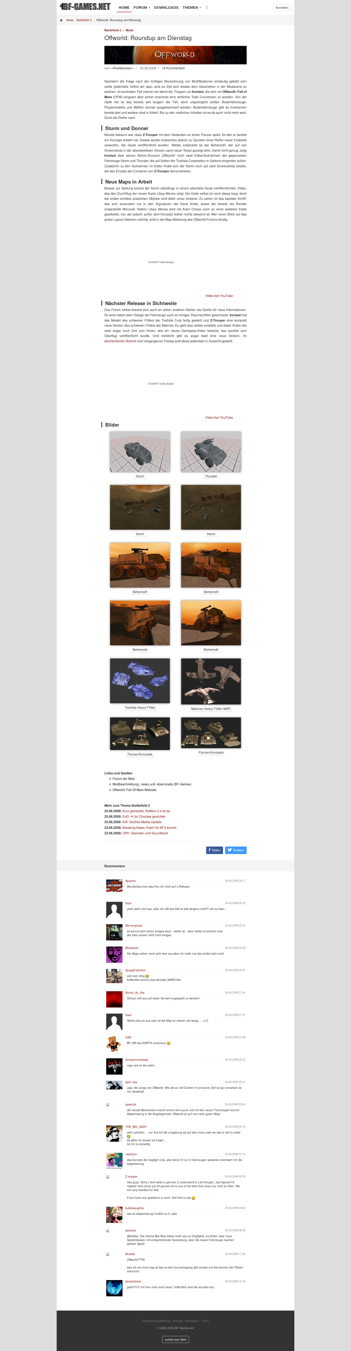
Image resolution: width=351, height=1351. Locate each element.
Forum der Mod (123, 778)
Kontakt (177, 1321)
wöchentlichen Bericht (120, 341)
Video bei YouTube (219, 295)
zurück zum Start (175, 1339)
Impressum (192, 1321)
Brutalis (130, 1254)
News (70, 20)
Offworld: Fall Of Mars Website (134, 789)
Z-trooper (131, 1176)
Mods (130, 30)
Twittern (238, 850)
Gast (128, 903)
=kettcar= (131, 1154)
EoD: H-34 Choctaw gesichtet (143, 816)
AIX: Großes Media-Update (141, 822)
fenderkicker (133, 1281)
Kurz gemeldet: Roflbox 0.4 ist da (146, 811)
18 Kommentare (173, 68)
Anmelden (282, 7)
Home (124, 7)
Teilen (215, 850)
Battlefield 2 (84, 20)
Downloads (166, 7)
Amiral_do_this (134, 992)
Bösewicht (131, 948)
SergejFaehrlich (135, 970)
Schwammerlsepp (136, 1060)
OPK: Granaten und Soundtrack (145, 833)
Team (205, 1321)
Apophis (130, 881)
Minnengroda (133, 925)
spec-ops (131, 1082)
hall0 (128, 1037)
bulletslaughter (134, 1208)
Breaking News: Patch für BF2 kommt (149, 827)
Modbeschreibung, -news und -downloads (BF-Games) (152, 784)
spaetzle (130, 1104)
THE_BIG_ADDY (136, 1127)
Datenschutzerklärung (156, 1321)
